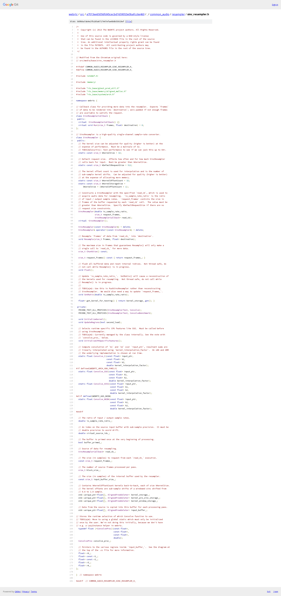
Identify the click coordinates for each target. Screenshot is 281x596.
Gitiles (17, 591)
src (82, 14)
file (128, 21)
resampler (178, 14)
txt (268, 591)
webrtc (73, 14)
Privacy (25, 591)
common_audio (159, 14)
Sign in (275, 4)
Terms (34, 591)
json (275, 591)
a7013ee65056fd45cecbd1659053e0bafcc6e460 (115, 14)
